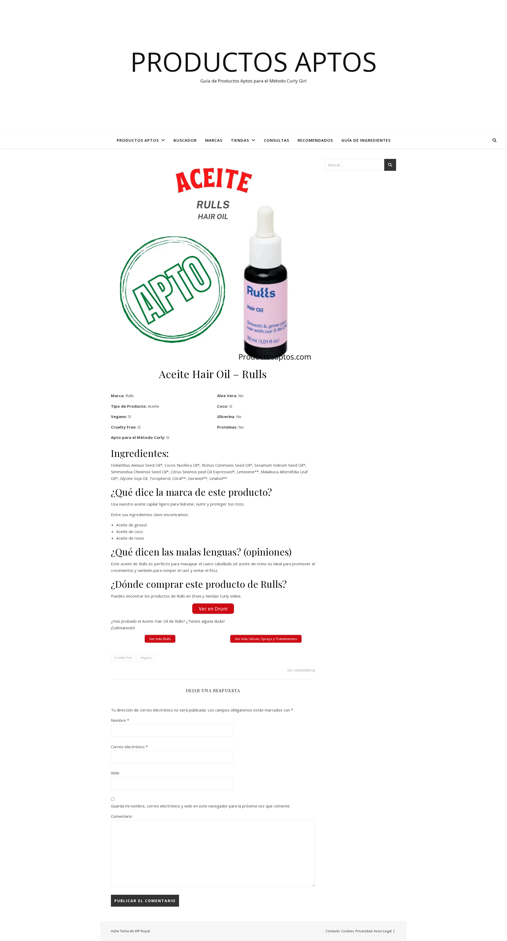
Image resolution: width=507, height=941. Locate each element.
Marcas (213, 140)
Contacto (333, 931)
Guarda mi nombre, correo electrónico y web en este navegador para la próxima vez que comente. (200, 806)
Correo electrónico (129, 746)
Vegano (146, 657)
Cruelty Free (123, 657)
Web (115, 772)
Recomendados (315, 140)
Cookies (347, 931)
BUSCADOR (185, 140)
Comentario (121, 816)
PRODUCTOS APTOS (138, 140)
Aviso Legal (383, 931)
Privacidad (363, 931)
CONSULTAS (276, 140)
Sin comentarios (301, 670)
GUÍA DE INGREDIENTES (366, 140)
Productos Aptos (253, 61)
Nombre (120, 720)
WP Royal (142, 931)
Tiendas (240, 140)
